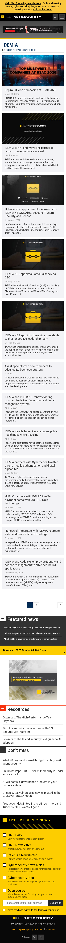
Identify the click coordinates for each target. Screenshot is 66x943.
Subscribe (55, 903)
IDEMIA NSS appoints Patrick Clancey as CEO (30, 275)
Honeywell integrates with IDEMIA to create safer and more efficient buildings (32, 532)
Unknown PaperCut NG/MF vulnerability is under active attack (32, 633)
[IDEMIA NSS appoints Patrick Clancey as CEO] (33, 254)
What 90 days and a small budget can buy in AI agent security (32, 627)
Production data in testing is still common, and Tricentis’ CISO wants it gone (32, 805)
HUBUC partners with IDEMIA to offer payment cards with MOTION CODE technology (28, 500)
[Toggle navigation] (62, 17)
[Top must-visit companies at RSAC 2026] (33, 70)
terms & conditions (48, 910)
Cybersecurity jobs (21, 878)
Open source (16, 890)
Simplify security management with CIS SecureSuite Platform (28, 730)
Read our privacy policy (22, 929)
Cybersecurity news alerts (26, 865)
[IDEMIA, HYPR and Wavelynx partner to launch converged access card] (33, 128)
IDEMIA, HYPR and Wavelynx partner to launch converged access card (29, 149)
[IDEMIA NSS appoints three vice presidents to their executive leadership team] (33, 316)
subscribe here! (42, 9)
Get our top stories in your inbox (21, 50)
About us (39, 929)
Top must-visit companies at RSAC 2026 (30, 90)
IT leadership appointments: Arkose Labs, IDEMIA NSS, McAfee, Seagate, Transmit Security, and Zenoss (31, 212)
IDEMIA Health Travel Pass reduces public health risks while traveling (31, 433)
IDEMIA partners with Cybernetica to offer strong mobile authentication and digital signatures (31, 465)
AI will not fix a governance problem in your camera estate (30, 639)
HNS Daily (15, 835)
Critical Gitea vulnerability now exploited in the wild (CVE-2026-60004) (32, 794)
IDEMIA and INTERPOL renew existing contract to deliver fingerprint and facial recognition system (29, 400)
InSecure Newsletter (22, 855)
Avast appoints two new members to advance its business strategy (28, 367)
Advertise (50, 929)
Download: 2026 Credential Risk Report (25, 650)
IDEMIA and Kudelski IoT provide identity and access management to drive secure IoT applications (33, 565)
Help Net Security (46, 923)
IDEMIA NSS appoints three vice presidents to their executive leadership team (32, 337)
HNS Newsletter (19, 845)
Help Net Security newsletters (23, 3)
